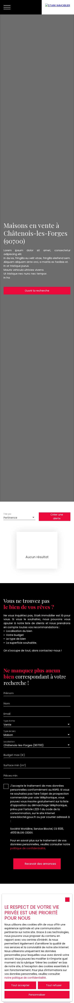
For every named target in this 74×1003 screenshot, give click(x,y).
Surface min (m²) (15, 765)
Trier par (7, 514)
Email (7, 713)
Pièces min (10, 775)
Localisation (9, 742)
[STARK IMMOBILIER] (58, 7)
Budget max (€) (14, 755)
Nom (7, 703)
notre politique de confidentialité (25, 978)
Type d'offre (9, 721)
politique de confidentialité (27, 848)
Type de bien (9, 731)
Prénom (9, 693)
